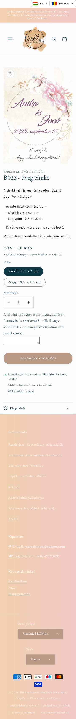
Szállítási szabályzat (24, 713)
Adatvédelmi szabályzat (24, 705)
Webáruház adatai (21, 391)
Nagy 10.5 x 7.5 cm (25, 282)
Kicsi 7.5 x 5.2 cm (23, 271)
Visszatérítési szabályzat (45, 698)
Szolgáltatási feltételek (56, 705)
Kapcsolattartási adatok (55, 713)
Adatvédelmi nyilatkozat (26, 498)
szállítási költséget (16, 255)
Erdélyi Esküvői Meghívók (36, 692)
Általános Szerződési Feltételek (31, 509)
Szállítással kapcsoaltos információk (35, 455)
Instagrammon (19, 594)
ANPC (13, 519)
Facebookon (17, 581)
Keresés (14, 487)
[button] (9, 39)
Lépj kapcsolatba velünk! (27, 477)
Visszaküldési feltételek (25, 466)
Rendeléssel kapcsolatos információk (35, 445)
